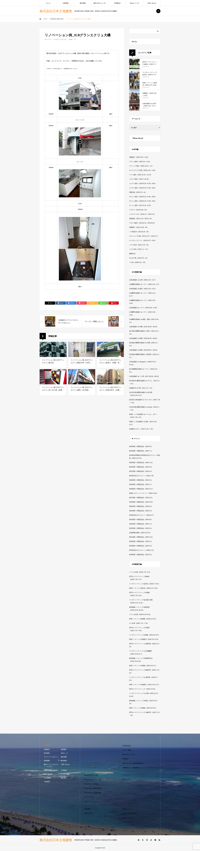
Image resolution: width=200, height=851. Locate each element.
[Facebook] (139, 840)
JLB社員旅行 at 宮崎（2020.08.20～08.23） (143, 338)
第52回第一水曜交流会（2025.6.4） (141, 528)
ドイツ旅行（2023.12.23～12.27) (140, 175)
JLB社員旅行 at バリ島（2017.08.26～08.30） (144, 376)
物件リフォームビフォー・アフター (51, 765)
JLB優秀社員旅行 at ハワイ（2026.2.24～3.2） (144, 284)
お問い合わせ (151, 3)
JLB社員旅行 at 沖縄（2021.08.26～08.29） (143, 326)
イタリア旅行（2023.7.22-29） (139, 179)
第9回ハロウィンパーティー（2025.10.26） (143, 493)
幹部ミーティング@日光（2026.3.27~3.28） (144, 588)
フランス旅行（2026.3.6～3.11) (139, 161)
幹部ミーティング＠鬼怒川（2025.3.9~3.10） (144, 639)
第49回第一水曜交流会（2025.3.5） (141, 546)
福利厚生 (64, 778)
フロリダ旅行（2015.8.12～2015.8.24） (142, 223)
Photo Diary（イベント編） (93, 779)
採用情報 (47, 760)
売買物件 (47, 749)
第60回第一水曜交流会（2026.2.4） (141, 480)
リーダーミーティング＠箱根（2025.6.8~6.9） (144, 635)
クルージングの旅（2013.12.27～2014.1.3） (144, 236)
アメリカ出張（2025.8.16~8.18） (140, 614)
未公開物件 (47, 778)
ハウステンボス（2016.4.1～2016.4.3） (142, 214)
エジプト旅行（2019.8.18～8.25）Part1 (142, 188)
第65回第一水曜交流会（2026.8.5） (141, 446)
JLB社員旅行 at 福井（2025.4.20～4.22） (142, 288)
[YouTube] (155, 840)
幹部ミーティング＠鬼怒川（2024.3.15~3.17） (144, 684)
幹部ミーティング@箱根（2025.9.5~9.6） (143, 619)
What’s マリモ (134, 3)
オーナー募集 (65, 774)
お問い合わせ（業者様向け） (131, 767)
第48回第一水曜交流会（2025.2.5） (141, 554)
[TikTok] (151, 840)
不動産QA (117, 3)
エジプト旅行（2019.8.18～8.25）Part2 (142, 183)
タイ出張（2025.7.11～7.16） (139, 623)
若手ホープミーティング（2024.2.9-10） (142, 689)
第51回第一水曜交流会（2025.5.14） (141, 537)
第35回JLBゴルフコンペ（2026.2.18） (142, 475)
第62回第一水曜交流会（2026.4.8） (141, 467)
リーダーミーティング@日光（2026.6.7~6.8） (144, 584)
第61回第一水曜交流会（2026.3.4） (141, 471)
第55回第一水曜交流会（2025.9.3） (141, 506)
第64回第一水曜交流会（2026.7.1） (141, 451)
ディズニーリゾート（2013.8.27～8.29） (142, 240)
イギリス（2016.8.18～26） (138, 210)
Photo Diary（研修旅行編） (93, 788)
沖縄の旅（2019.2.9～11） (138, 192)
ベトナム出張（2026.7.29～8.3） (140, 572)
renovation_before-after (60, 39)
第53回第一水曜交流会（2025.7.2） (141, 524)
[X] (143, 840)
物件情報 (83, 3)
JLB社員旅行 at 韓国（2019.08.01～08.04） (143, 350)
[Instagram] (147, 840)
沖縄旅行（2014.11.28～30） (138, 227)
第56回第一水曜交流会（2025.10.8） (141, 502)
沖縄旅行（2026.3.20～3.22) (138, 157)
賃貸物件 (64, 749)
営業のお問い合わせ (50, 770)
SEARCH (158, 11)
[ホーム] (40, 19)
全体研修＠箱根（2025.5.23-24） (140, 532)
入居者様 (64, 770)
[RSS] (159, 840)
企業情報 (65, 3)
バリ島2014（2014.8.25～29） (139, 231)
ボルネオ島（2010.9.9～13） (138, 258)
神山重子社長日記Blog (91, 775)
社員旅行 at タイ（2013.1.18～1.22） (141, 429)
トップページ (126, 775)
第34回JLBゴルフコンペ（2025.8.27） (142, 515)
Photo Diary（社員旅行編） (93, 793)
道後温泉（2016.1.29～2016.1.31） (141, 218)
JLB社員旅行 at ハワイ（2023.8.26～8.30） (143, 307)
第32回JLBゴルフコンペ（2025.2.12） (142, 550)
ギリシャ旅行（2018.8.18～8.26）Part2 (142, 196)
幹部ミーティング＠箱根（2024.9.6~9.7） (143, 665)
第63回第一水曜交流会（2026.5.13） (141, 462)
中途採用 (47, 781)
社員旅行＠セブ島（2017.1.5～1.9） (141, 388)
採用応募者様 (48, 774)
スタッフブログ (89, 797)
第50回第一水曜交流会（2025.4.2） (141, 541)
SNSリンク (64, 753)
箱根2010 (132, 253)
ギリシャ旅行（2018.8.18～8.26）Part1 (142, 201)
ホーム (48, 3)
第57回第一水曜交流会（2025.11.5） (141, 497)
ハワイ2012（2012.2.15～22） (139, 245)
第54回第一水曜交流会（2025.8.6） (141, 519)
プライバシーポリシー (51, 757)
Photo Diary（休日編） (91, 784)
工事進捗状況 (126, 746)
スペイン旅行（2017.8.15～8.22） (140, 205)
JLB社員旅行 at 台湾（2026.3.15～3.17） (142, 280)
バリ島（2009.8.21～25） (137, 262)
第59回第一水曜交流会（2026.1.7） (141, 484)
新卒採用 (47, 753)
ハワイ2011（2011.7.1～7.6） (139, 249)
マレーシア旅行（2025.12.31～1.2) (140, 166)
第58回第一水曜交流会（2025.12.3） (141, 489)
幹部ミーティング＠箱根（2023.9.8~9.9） (143, 708)
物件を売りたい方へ (100, 3)
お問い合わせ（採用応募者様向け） (134, 763)
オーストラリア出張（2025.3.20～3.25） (142, 170)
